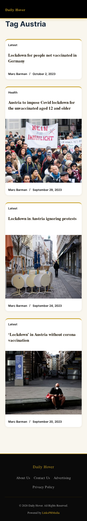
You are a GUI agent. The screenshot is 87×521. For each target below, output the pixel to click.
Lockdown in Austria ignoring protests (42, 218)
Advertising (62, 477)
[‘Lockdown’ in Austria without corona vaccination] (43, 383)
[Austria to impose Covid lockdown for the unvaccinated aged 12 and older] (43, 151)
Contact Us (42, 477)
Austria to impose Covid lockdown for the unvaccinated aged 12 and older (41, 105)
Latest (12, 45)
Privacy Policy (43, 487)
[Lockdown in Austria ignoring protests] (43, 267)
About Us (23, 477)
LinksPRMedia (50, 512)
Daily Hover (15, 9)
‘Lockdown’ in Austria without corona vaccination (42, 337)
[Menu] (79, 9)
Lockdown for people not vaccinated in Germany (42, 58)
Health (12, 92)
